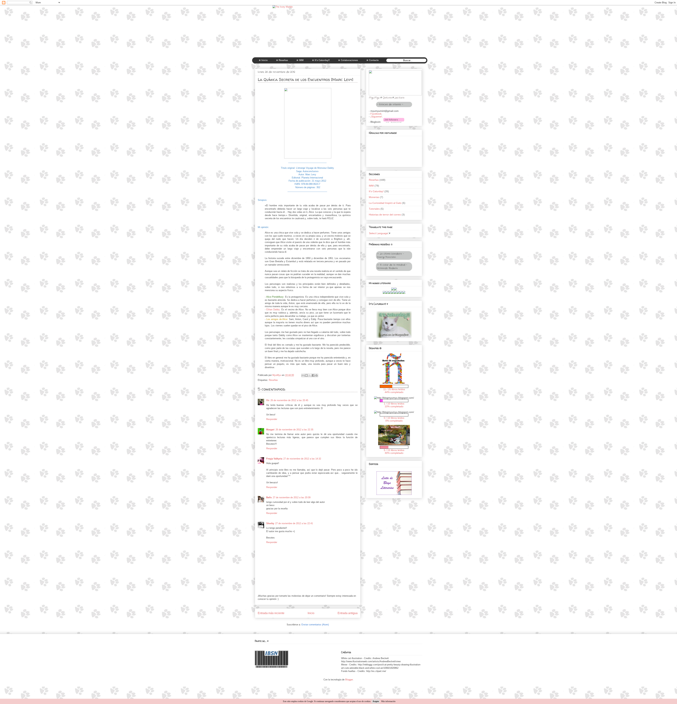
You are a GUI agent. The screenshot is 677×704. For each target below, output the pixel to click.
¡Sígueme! (376, 116)
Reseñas (273, 380)
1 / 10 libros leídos (394, 403)
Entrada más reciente (271, 613)
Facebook (376, 113)
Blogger (349, 679)
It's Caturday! (376, 191)
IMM (371, 185)
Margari (270, 429)
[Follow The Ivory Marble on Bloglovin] (393, 121)
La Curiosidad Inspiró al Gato (385, 203)
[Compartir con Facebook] (313, 375)
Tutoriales (374, 208)
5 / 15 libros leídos (394, 450)
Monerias (374, 197)
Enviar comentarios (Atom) (315, 624)
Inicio (311, 613)
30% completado (394, 453)
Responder (271, 419)
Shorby (270, 523)
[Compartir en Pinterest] (316, 375)
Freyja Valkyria (274, 458)
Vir (267, 400)
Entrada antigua (348, 613)
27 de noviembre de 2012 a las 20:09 (291, 497)
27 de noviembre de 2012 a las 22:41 (294, 523)
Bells (269, 497)
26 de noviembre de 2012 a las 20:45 (289, 400)
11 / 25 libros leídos (394, 389)
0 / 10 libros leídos (394, 417)
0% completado (394, 420)
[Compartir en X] (310, 375)
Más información (388, 701)
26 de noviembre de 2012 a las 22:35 (294, 429)
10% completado (394, 406)
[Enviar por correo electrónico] (303, 375)
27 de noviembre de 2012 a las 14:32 (302, 458)
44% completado (394, 392)
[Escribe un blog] (306, 375)
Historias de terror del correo (385, 214)
